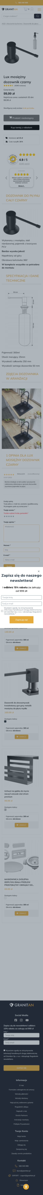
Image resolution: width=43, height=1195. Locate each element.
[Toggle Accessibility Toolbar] (26, 1187)
